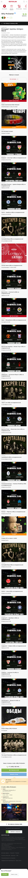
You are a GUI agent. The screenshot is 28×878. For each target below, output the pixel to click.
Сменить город (14, 874)
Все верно (5, 874)
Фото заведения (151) (14, 819)
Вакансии (13, 855)
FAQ (17, 855)
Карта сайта (18, 860)
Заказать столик (14, 774)
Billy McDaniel (7, 14)
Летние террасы (11, 9)
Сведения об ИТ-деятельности (8, 860)
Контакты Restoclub (5, 855)
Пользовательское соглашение (8, 858)
